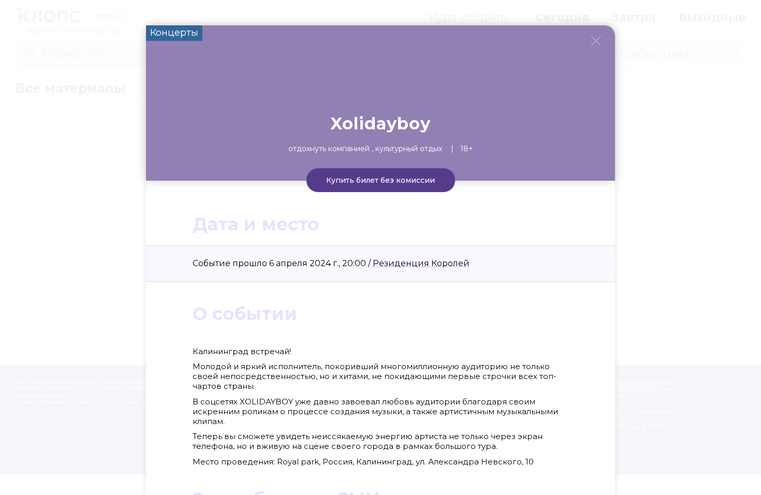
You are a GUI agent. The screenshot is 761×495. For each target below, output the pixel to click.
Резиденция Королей (421, 263)
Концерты (174, 32)
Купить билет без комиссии (380, 180)
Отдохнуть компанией (329, 148)
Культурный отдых (408, 148)
